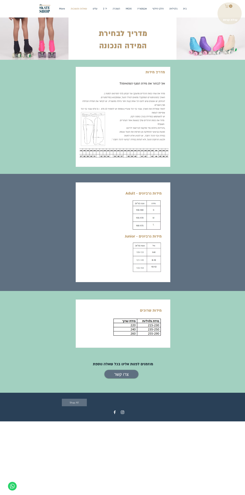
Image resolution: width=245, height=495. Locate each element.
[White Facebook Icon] (114, 412)
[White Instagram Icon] (122, 412)
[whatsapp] (12, 486)
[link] (229, 6)
